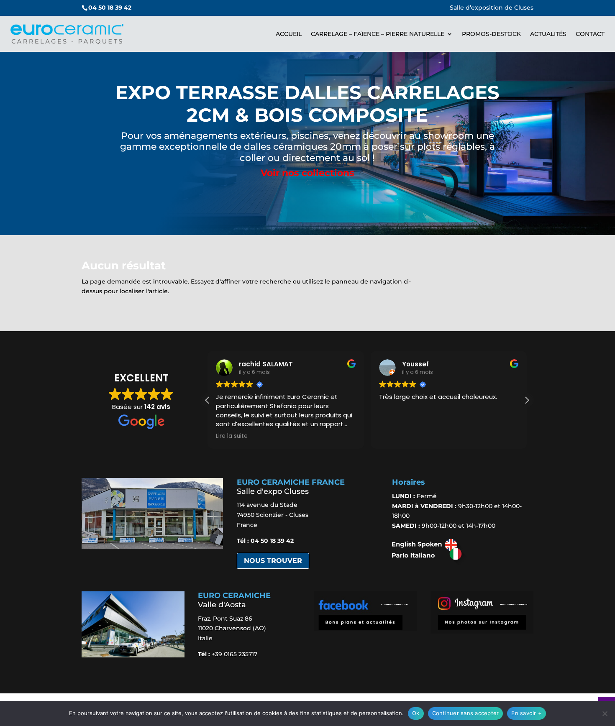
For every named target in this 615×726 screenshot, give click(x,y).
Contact (590, 34)
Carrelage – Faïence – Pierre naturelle (377, 34)
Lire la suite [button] (232, 436)
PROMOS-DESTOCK (491, 34)
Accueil (289, 34)
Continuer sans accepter (465, 713)
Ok (416, 713)
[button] (526, 400)
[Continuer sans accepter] (604, 713)
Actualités (548, 34)
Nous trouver (273, 561)
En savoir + (526, 713)
